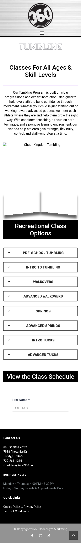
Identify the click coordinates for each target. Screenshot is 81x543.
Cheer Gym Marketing (53, 529)
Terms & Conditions (16, 511)
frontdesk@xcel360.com (19, 465)
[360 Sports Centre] (40, 15)
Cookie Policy (12, 506)
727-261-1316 (12, 460)
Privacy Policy (33, 506)
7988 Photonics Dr (15, 451)
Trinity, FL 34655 (13, 456)
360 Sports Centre (15, 447)
